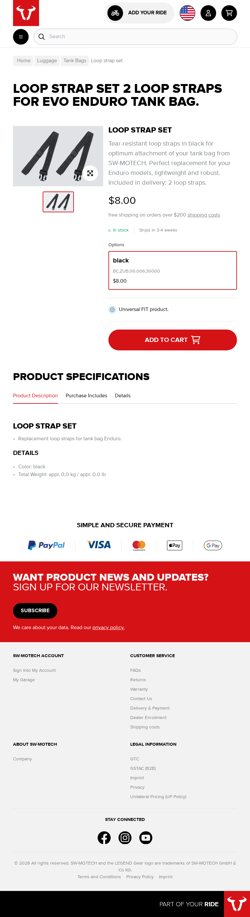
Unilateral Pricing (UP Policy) (158, 797)
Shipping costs (145, 727)
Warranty (139, 689)
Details (123, 396)
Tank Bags (74, 60)
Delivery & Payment (150, 708)
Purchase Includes (86, 396)
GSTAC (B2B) (143, 768)
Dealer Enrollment (148, 717)
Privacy (137, 787)
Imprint (137, 778)
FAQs (135, 670)
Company (22, 759)
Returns (138, 680)
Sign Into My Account (34, 670)
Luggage (47, 60)
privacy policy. (108, 627)
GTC (134, 759)
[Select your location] (187, 13)
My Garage (24, 680)
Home (24, 60)
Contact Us (141, 699)
